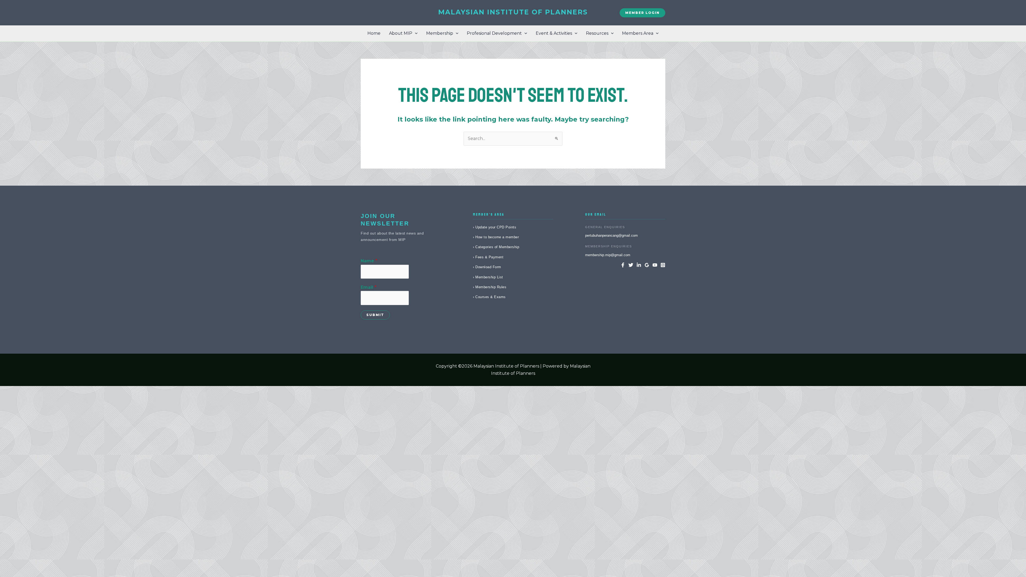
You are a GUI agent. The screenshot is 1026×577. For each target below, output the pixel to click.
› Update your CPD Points (494, 227)
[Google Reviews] (646, 265)
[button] (642, 12)
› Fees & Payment (488, 257)
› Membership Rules (489, 287)
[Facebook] (622, 265)
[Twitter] (630, 265)
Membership (439, 33)
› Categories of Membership (496, 247)
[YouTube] (654, 265)
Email (368, 287)
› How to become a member (496, 237)
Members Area (637, 33)
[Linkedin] (638, 265)
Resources (597, 33)
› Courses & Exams (489, 297)
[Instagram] (662, 265)
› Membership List (488, 277)
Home (373, 33)
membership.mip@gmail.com (607, 255)
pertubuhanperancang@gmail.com (611, 235)
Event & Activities (554, 33)
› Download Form (487, 267)
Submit (375, 315)
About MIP (400, 33)
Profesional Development (494, 33)
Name (369, 260)
